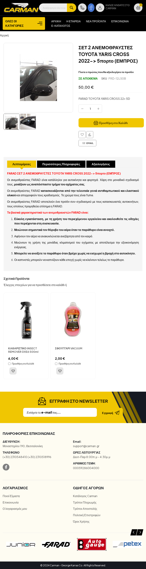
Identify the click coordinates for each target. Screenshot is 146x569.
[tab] (21, 164)
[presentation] (133, 532)
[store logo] (21, 8)
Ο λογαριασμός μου (15, 508)
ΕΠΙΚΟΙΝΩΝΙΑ (120, 21)
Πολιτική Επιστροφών (86, 515)
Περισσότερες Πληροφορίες (61, 164)
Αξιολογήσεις (101, 164)
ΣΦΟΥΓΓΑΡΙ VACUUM (68, 348)
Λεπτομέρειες (21, 164)
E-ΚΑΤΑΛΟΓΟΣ (60, 25)
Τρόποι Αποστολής (85, 508)
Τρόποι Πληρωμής (85, 502)
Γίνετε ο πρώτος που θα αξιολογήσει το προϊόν (106, 72)
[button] (100, 7)
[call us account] (82, 7)
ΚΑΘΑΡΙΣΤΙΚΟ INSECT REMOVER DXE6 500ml (23, 350)
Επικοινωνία (11, 502)
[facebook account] (91, 7)
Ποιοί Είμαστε (11, 496)
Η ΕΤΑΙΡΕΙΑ (73, 21)
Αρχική (4, 35)
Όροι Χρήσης (81, 521)
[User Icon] (100, 7)
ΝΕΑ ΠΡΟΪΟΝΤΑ (96, 21)
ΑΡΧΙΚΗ (56, 21)
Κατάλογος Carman (85, 496)
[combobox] (57, 7)
